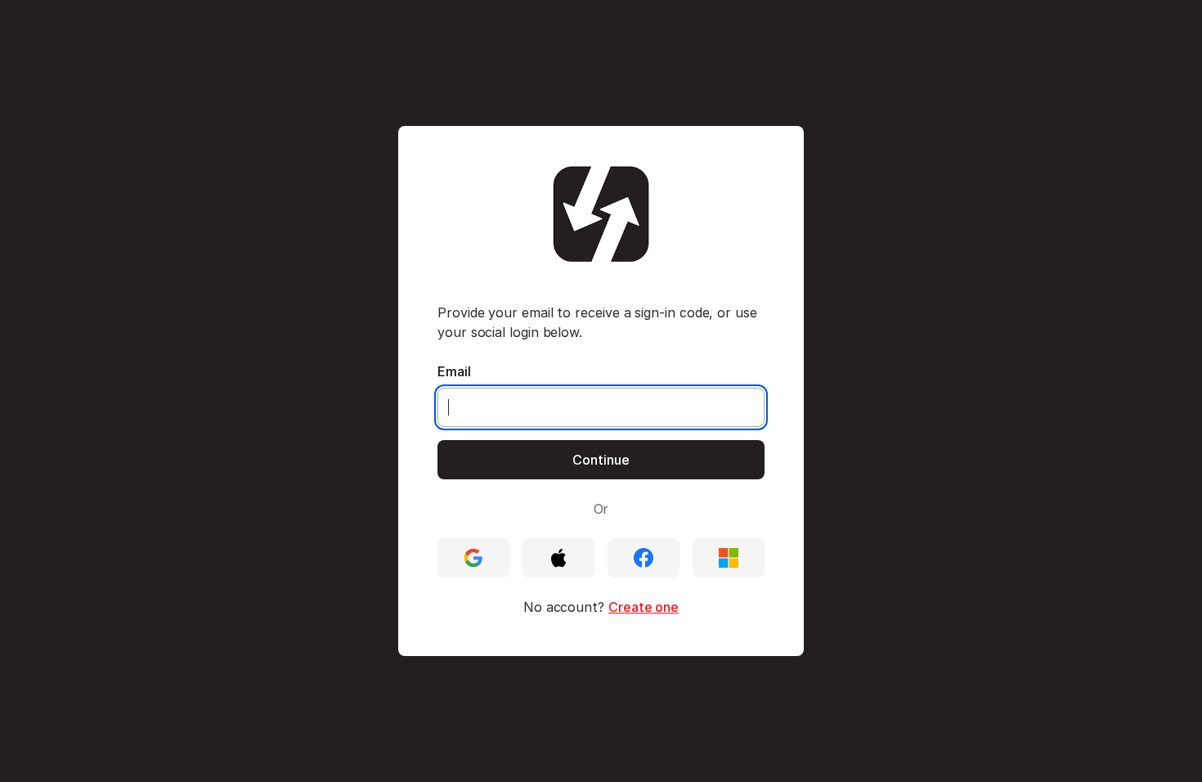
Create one (643, 607)
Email (454, 371)
